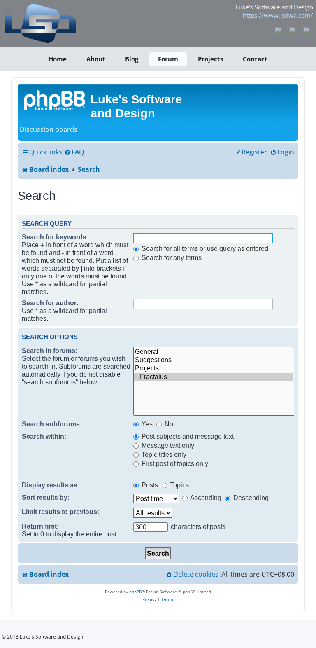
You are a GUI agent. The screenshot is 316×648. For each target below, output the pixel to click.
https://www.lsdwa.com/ (278, 15)
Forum (168, 59)
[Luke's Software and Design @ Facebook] (278, 30)
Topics (178, 485)
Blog (131, 59)
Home (58, 59)
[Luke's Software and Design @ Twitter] (306, 30)
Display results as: (50, 485)
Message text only (167, 445)
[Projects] (213, 368)
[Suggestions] (213, 360)
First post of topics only (174, 463)
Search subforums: (52, 424)
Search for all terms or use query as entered (204, 248)
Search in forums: (49, 350)
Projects (210, 59)
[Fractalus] (213, 377)
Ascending (205, 497)
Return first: (40, 526)
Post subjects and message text (187, 436)
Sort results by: (46, 497)
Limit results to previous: (60, 511)
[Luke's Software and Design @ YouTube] (292, 30)
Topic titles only (163, 454)
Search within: (44, 436)
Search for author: (50, 302)
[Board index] (55, 99)
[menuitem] (74, 152)
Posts (149, 485)
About (95, 59)
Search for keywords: (55, 237)
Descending (250, 497)
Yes (146, 424)
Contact (255, 59)
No (168, 424)
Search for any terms (171, 257)
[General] (213, 352)
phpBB (135, 591)
